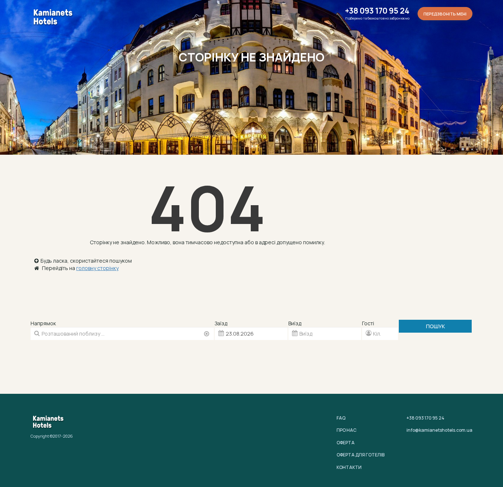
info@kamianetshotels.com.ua (439, 430)
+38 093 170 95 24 (377, 11)
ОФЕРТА (346, 442)
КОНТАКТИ (349, 467)
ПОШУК (435, 326)
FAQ (341, 418)
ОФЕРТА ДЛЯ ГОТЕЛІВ (360, 455)
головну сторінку (97, 267)
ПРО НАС (346, 430)
